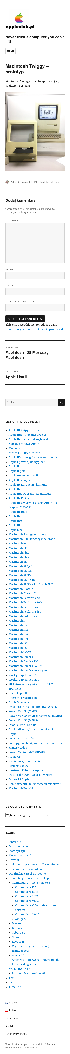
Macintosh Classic (21, 588)
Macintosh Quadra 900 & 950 (28, 670)
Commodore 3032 (26, 896)
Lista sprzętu (17, 851)
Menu (10, 51)
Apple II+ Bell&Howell (23, 475)
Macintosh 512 (18, 543)
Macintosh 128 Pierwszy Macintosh (32, 539)
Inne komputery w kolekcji (26, 869)
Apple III (14, 525)
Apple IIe (15, 489)
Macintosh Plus (19, 552)
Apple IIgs (15, 520)
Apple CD (15, 756)
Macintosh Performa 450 (25, 607)
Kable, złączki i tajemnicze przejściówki (35, 783)
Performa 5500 (18, 765)
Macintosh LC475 (20, 652)
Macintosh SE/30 (20, 575)
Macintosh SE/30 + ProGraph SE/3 (31, 584)
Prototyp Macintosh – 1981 (29, 973)
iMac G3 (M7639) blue (22, 725)
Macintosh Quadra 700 (24, 661)
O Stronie (15, 841)
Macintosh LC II (19, 647)
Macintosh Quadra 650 (23, 657)
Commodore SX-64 (27, 914)
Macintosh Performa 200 (25, 598)
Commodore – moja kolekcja (31, 882)
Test (11, 978)
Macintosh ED (18, 548)
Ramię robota (20, 950)
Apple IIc (15, 516)
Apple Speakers (19, 702)
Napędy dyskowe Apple (24, 443)
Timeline (15, 987)
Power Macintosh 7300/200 (27, 752)
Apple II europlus (20, 480)
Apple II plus (17, 471)
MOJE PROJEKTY (19, 968)
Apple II (14, 466)
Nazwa (10, 269)
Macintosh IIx (18, 625)
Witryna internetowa (19, 301)
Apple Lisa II (17, 530)
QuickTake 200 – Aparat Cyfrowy (31, 774)
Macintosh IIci (18, 638)
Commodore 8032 (26, 891)
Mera (15, 937)
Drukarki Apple (19, 779)
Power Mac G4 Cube (21, 738)
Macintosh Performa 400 (25, 602)
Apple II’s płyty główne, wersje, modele (34, 457)
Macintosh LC (18, 643)
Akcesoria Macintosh (23, 697)
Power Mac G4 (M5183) (23, 720)
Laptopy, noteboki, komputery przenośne (36, 743)
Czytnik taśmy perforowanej (30, 946)
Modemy (14, 448)
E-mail (10, 285)
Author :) (15, 181)
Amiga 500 (22, 919)
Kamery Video (18, 747)
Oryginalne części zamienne (27, 873)
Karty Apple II (18, 693)
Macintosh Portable (21, 788)
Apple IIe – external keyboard (28, 439)
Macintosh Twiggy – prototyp (28, 534)
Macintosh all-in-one (49, 181)
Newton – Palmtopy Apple (26, 770)
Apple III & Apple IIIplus (25, 430)
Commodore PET (26, 887)
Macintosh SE (18, 561)
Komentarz (12, 220)
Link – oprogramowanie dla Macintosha (35, 864)
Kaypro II (18, 941)
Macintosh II (17, 620)
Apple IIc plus (18, 511)
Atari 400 (18, 955)
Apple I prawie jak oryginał (27, 462)
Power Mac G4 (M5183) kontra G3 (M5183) (35, 715)
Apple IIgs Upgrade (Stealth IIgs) (30, 493)
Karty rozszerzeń (20, 855)
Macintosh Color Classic (25, 616)
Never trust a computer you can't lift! (34, 39)
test (11, 982)
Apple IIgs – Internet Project (27, 434)
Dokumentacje (18, 846)
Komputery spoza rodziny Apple (30, 878)
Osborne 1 (18, 932)
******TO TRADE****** (24, 452)
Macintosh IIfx (18, 629)
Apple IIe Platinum (21, 498)
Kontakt (14, 860)
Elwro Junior (20, 928)
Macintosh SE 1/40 (21, 566)
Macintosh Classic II (22, 593)
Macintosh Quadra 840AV (25, 666)
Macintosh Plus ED (21, 557)
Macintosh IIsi (18, 634)
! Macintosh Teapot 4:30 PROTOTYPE (33, 706)
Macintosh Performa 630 (25, 611)
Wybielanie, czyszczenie (25, 761)
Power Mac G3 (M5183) (23, 711)
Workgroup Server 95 (23, 675)
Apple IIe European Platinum (28, 484)
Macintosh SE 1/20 (21, 570)
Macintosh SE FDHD (22, 579)
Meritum (17, 923)
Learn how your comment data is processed (34, 329)
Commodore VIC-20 (27, 900)
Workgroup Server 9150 (24, 679)
